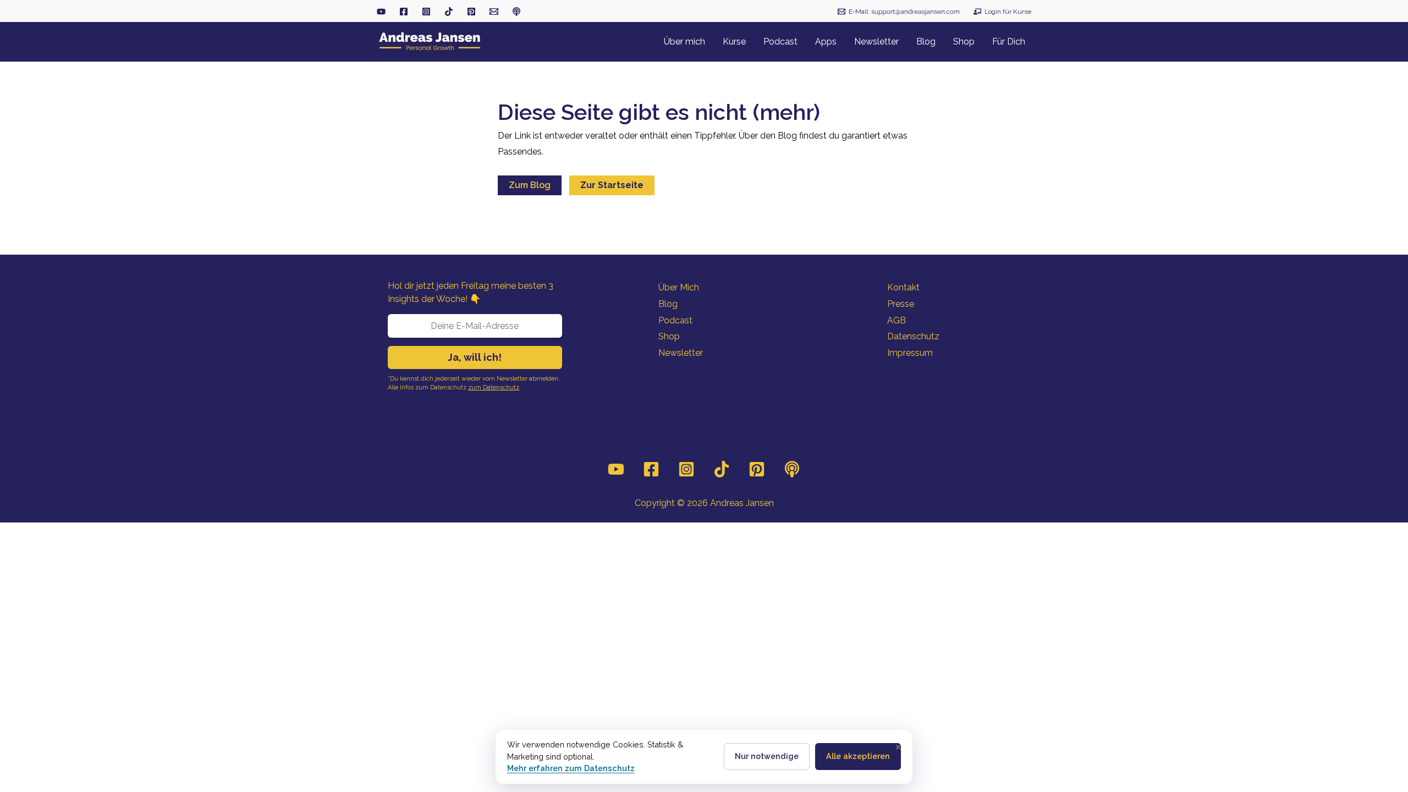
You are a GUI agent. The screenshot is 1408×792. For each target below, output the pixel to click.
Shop (669, 336)
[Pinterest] (756, 469)
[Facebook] (651, 469)
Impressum (910, 353)
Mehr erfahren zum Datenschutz (571, 768)
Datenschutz (913, 336)
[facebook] (403, 11)
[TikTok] (448, 11)
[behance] (471, 11)
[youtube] (381, 11)
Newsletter (680, 353)
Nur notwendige (767, 756)
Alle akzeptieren (858, 756)
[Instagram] (686, 469)
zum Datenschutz (493, 387)
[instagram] (426, 11)
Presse (900, 304)
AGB (896, 320)
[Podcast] (792, 469)
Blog (668, 304)
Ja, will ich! (475, 357)
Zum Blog (530, 185)
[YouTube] (616, 469)
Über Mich (678, 287)
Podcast (675, 320)
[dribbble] (516, 11)
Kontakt (903, 287)
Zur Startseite (612, 185)
